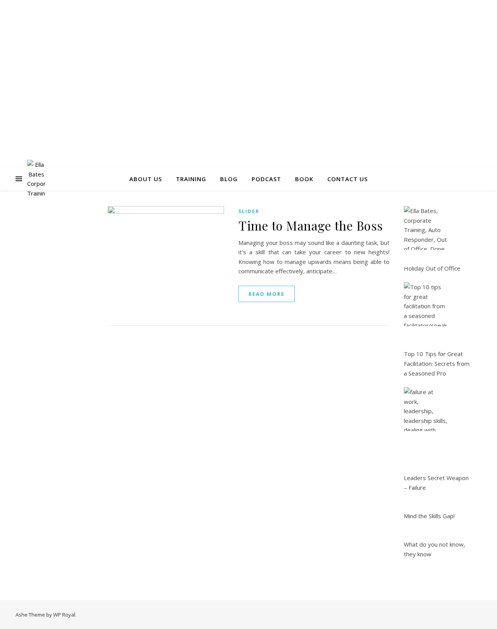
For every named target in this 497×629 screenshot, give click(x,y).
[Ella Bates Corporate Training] (36, 179)
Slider (248, 211)
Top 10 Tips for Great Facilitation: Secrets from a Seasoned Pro (436, 363)
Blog (229, 179)
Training (191, 179)
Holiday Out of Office (432, 268)
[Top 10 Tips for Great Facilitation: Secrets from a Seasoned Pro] (426, 304)
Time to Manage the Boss (310, 225)
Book (304, 179)
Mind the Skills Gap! (429, 516)
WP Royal (64, 614)
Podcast (266, 179)
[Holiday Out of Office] (426, 228)
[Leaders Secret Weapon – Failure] (426, 409)
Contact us (347, 179)
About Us (145, 179)
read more (266, 293)
